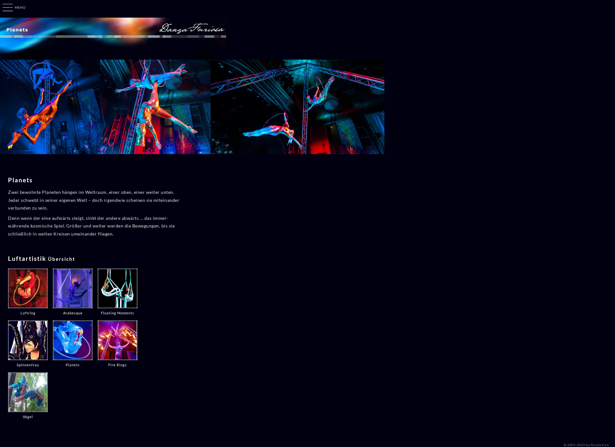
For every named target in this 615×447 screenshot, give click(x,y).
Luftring (28, 313)
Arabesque (73, 313)
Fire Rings (117, 365)
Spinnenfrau (28, 365)
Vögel (28, 417)
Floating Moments (117, 313)
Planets (73, 365)
